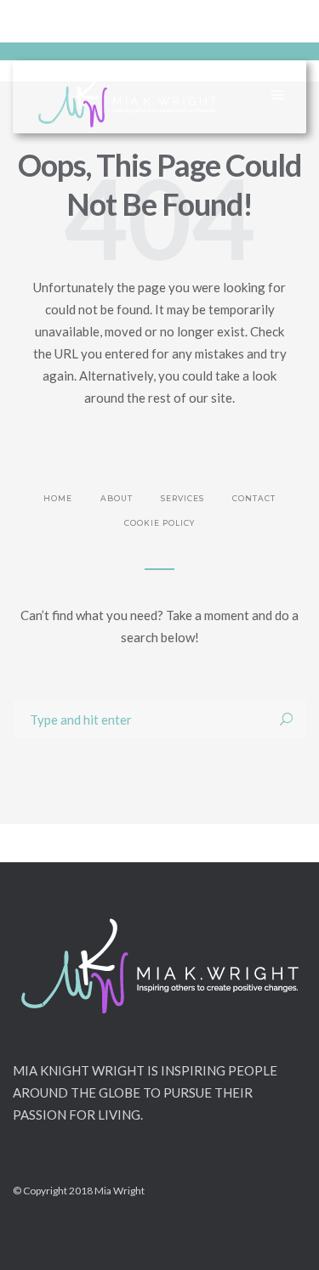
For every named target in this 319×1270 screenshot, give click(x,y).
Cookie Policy (159, 523)
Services (182, 498)
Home (57, 498)
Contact (254, 498)
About (116, 498)
